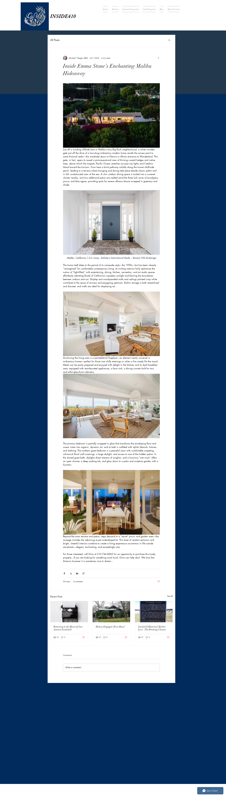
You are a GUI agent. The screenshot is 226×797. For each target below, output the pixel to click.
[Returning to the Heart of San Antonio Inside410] (69, 611)
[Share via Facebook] (64, 573)
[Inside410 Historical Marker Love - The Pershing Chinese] (154, 611)
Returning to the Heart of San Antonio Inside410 (68, 628)
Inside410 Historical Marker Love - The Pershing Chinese (152, 628)
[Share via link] (83, 573)
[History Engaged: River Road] (111, 611)
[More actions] (158, 58)
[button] (169, 40)
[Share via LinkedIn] (77, 573)
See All (170, 596)
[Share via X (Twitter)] (70, 573)
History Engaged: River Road (110, 626)
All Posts (55, 40)
